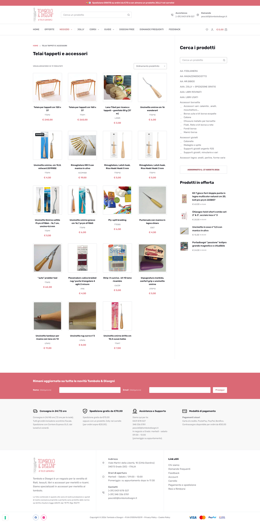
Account (173, 477)
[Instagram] (44, 517)
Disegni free (126, 29)
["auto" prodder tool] (47, 258)
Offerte (49, 29)
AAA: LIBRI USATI (189, 97)
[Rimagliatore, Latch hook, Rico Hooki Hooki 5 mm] (117, 145)
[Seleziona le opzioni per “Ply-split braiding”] (109, 211)
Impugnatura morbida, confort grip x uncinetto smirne (152, 281)
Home (36, 29)
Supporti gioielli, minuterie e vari (201, 152)
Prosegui (219, 390)
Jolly (80, 29)
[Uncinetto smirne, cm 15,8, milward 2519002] (47, 145)
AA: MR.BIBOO (187, 81)
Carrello (172, 480)
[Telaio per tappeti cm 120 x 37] (47, 87)
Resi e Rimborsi (176, 488)
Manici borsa (190, 132)
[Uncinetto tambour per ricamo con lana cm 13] (47, 315)
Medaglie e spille (192, 145)
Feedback (174, 29)
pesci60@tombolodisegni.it (214, 16)
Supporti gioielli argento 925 (199, 148)
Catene (187, 117)
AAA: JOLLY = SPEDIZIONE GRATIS (198, 86)
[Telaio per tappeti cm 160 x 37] (82, 87)
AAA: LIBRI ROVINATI (191, 92)
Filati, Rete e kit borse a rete (198, 124)
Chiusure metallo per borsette (199, 121)
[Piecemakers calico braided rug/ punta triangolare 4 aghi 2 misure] (82, 258)
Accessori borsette (190, 102)
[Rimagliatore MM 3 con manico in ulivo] (82, 145)
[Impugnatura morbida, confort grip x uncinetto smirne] (152, 258)
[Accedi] (212, 29)
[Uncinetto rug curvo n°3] (82, 315)
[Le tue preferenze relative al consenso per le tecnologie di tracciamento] (5, 518)
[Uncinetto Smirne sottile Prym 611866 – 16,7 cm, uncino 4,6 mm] (47, 200)
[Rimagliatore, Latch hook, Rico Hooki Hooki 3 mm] (152, 145)
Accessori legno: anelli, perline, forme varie (202, 157)
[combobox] (93, 15)
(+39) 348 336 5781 (118, 494)
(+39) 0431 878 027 (185, 16)
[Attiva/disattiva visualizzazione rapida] (55, 98)
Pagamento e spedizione (182, 484)
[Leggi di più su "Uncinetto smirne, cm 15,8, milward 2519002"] (39, 156)
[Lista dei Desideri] (207, 29)
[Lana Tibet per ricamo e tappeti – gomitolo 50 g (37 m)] (117, 87)
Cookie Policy (164, 517)
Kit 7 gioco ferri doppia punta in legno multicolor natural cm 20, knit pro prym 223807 (209, 196)
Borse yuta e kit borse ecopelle (200, 113)
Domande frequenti (152, 29)
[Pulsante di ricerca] (129, 15)
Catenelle (188, 141)
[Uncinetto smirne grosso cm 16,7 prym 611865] (82, 200)
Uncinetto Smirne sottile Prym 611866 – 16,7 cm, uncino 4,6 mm (47, 223)
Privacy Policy (150, 517)
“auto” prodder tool (47, 278)
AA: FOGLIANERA (189, 71)
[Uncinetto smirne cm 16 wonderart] (152, 87)
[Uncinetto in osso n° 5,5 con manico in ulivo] (184, 231)
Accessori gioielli (189, 137)
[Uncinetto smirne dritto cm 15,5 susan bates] (117, 315)
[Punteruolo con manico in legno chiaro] (152, 200)
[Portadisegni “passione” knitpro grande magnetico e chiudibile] (184, 246)
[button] (39, 98)
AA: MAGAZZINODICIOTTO (193, 76)
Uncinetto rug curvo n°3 (82, 336)
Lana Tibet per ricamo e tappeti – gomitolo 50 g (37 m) (117, 110)
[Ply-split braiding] (117, 200)
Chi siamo (173, 465)
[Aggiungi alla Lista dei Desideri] (47, 98)
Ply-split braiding (117, 220)
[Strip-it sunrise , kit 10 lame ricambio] (117, 258)
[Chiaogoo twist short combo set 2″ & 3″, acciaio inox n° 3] (184, 215)
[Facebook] (36, 517)
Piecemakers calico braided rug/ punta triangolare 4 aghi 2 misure (82, 281)
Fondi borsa (190, 128)
